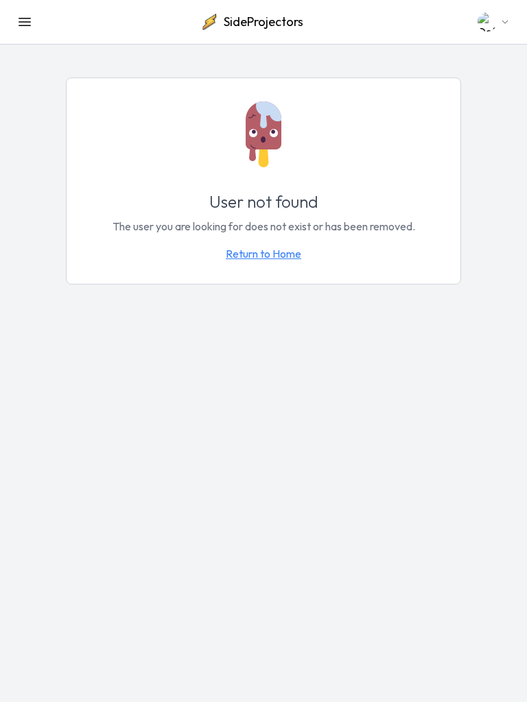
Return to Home (263, 254)
